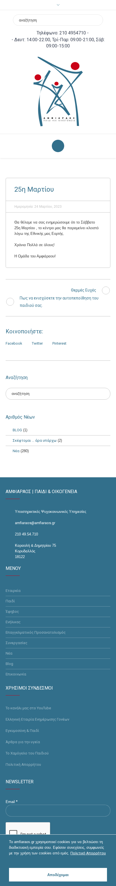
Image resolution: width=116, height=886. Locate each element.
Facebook (14, 343)
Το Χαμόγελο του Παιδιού (27, 753)
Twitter (37, 343)
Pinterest (59, 343)
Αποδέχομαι (58, 875)
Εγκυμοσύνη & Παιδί (22, 731)
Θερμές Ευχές (83, 290)
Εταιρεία (13, 591)
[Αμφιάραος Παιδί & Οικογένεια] (58, 91)
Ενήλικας (13, 622)
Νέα (16, 451)
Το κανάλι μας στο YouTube (28, 708)
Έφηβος (12, 611)
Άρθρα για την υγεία (23, 742)
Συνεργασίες (16, 643)
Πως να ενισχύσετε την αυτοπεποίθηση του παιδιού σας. (59, 302)
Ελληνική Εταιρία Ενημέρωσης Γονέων (37, 719)
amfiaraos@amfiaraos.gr (35, 523)
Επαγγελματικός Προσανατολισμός (36, 632)
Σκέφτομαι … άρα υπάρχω (35, 440)
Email (11, 802)
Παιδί (10, 601)
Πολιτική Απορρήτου (23, 764)
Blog (9, 664)
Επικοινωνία (16, 674)
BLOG (17, 430)
